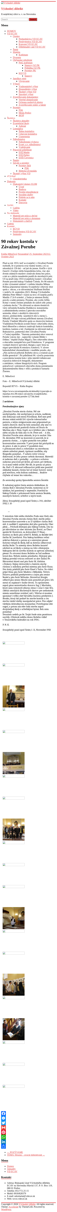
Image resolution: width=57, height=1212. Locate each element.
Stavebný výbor (26, 94)
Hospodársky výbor (28, 89)
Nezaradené (23, 254)
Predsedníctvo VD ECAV (31, 39)
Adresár (22, 126)
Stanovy (28, 76)
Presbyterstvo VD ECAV (30, 41)
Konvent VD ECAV (28, 44)
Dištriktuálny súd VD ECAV (32, 47)
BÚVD (16, 229)
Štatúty (16, 160)
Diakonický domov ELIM (25, 184)
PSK (21, 110)
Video (15, 210)
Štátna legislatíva (26, 131)
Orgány (16, 36)
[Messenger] (28, 1118)
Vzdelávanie (24, 147)
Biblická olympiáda (28, 171)
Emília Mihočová (9, 254)
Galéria (16, 208)
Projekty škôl (25, 165)
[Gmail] (28, 1127)
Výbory (16, 84)
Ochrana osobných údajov (31, 102)
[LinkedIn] (28, 1141)
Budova (22, 189)
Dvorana (17, 57)
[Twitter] (28, 1123)
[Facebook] (28, 1113)
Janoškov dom (19, 78)
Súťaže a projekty (21, 163)
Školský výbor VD (27, 91)
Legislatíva (18, 128)
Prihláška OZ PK (32, 68)
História (16, 52)
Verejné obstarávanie (28, 99)
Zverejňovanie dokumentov (25, 97)
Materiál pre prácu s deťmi (25, 215)
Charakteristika (20, 179)
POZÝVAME (15, 1152)
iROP (21, 115)
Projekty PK (30, 70)
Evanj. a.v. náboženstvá (29, 144)
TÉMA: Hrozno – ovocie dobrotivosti (26, 1155)
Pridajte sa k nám (26, 197)
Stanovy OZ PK (32, 65)
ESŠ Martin (24, 152)
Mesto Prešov (25, 113)
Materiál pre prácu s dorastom (26, 218)
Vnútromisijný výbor (28, 86)
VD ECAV (12, 33)
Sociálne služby (26, 194)
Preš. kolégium (25, 62)
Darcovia (23, 202)
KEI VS (22, 73)
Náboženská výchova (29, 142)
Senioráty (17, 234)
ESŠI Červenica (26, 157)
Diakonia (11, 181)
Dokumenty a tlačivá (22, 221)
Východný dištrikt (12, 8)
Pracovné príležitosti (22, 149)
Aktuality (11, 1169)
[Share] (28, 1146)
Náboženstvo (19, 139)
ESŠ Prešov (24, 155)
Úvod (21, 186)
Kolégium (23, 55)
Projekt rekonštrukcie (28, 192)
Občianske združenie (22, 60)
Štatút (15, 49)
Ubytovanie (24, 81)
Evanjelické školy (21, 123)
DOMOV (11, 31)
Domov (10, 1166)
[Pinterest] (28, 1132)
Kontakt (22, 200)
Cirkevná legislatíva (28, 134)
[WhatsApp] (28, 1137)
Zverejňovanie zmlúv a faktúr (32, 105)
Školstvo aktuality (21, 120)
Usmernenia (24, 136)
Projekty (17, 107)
